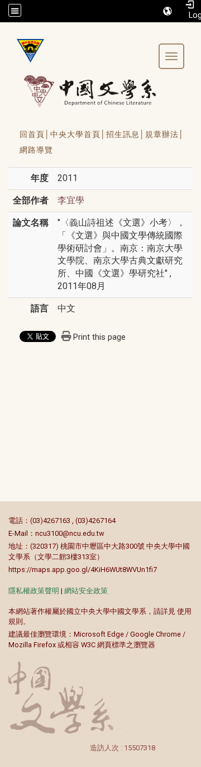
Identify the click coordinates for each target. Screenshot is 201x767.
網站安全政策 (86, 591)
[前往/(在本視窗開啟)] (100, 91)
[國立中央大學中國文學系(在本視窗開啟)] (26, 50)
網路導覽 (36, 149)
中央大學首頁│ (78, 134)
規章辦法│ (164, 134)
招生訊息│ (125, 134)
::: (2, 520)
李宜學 (71, 200)
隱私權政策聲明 (33, 591)
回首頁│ (35, 134)
